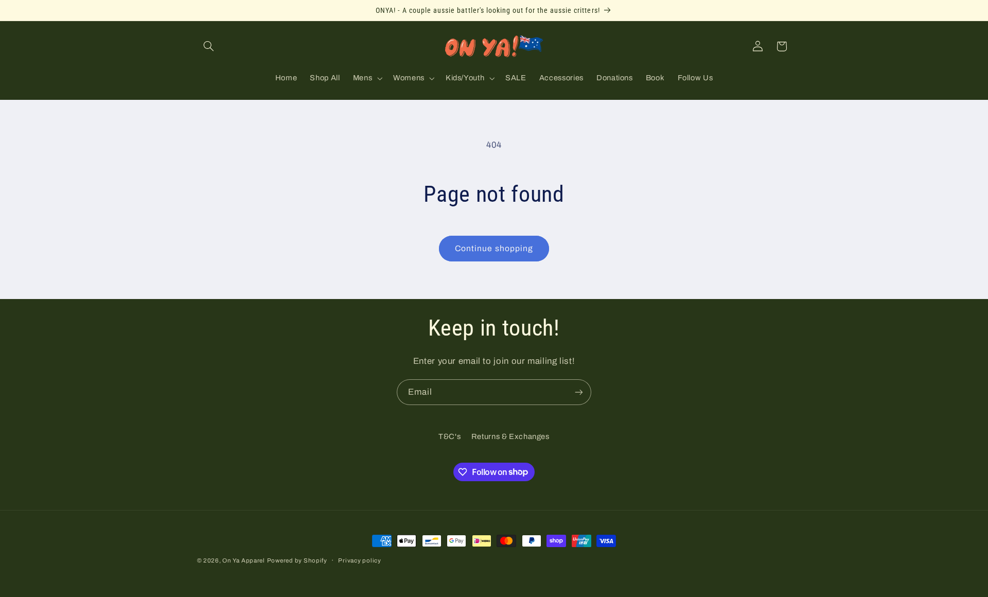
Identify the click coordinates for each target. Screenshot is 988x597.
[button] (209, 46)
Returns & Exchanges (510, 436)
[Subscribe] (579, 392)
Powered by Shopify (297, 560)
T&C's (449, 436)
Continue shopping (494, 248)
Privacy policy (359, 560)
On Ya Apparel (243, 560)
